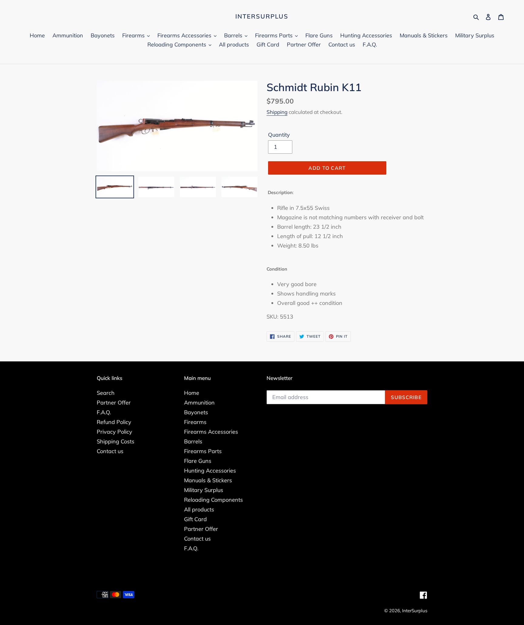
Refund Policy (114, 421)
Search (106, 392)
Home (191, 392)
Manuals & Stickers (208, 480)
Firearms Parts (203, 451)
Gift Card (195, 519)
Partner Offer (114, 402)
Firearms (195, 421)
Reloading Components (213, 499)
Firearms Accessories (211, 431)
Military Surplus (203, 490)
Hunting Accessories (210, 470)
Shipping (277, 112)
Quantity (279, 134)
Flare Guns (197, 460)
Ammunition (199, 402)
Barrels (193, 441)
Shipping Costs (115, 441)
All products (199, 509)
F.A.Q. (104, 412)
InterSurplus (261, 16)
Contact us (110, 451)
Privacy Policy (114, 431)
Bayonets (196, 412)
